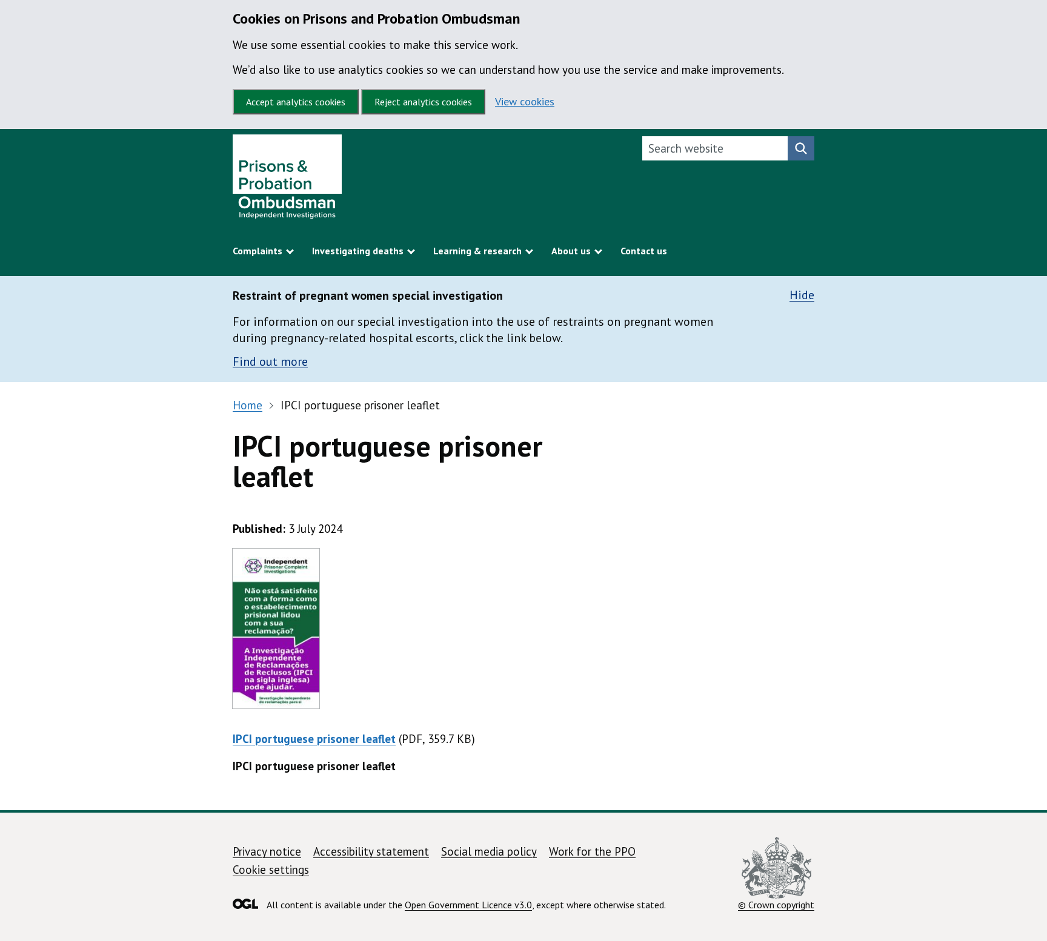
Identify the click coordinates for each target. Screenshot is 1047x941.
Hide (801, 295)
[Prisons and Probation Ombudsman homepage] (287, 179)
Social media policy (489, 851)
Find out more (270, 361)
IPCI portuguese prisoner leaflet (314, 738)
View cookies (524, 101)
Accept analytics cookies (295, 102)
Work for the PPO (592, 851)
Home (247, 405)
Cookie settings (271, 869)
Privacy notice (267, 851)
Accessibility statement (371, 851)
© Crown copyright (776, 905)
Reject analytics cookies (423, 102)
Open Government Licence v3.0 (468, 905)
